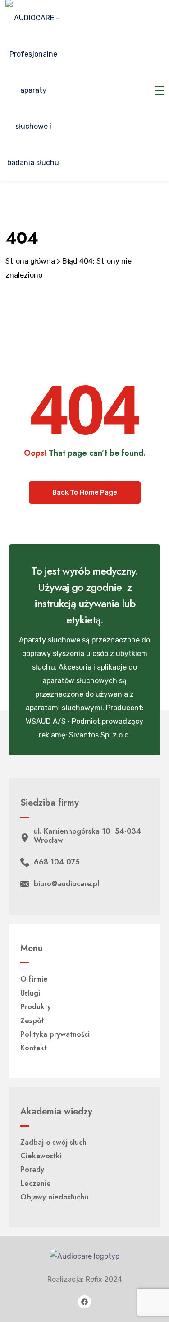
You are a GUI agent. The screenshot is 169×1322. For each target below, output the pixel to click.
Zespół (31, 1020)
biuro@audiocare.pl (66, 883)
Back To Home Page (84, 492)
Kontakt (33, 1048)
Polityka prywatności (55, 1034)
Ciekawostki (41, 1156)
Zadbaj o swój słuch (53, 1142)
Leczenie (35, 1183)
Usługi (30, 993)
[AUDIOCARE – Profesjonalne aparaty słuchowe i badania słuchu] (33, 90)
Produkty (35, 1006)
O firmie (34, 979)
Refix (94, 1279)
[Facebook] (84, 1301)
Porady (32, 1169)
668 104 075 (57, 862)
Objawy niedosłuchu (54, 1197)
